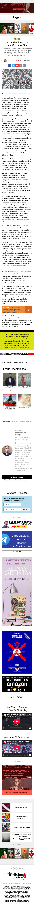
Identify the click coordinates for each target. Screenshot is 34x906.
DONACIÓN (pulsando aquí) (18, 347)
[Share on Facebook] (9, 65)
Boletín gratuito (23, 883)
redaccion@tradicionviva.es (18, 887)
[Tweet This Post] (13, 65)
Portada (5, 883)
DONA (29, 883)
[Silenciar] (27, 728)
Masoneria (22, 421)
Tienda (10, 883)
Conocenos (15, 883)
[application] (17, 721)
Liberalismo (14, 421)
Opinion (28, 421)
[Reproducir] (4, 728)
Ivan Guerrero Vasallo (15, 60)
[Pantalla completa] (30, 728)
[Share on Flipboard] (17, 65)
